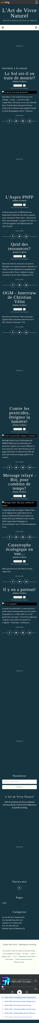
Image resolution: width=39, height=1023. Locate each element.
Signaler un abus (6, 956)
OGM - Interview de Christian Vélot (19, 297)
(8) (12, 923)
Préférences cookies (19, 962)
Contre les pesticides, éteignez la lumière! (19, 415)
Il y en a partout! (19, 589)
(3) (13, 928)
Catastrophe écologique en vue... (19, 549)
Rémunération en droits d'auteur (27, 956)
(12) (12, 920)
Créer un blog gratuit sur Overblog (11, 953)
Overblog (32, 944)
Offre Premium (9, 959)
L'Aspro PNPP (19, 197)
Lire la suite (19, 115)
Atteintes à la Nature (19, 81)
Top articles (25, 953)
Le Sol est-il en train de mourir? (19, 75)
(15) (13, 917)
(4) (10, 926)
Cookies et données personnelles (23, 959)
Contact (33, 953)
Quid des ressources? (19, 246)
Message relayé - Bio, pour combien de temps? (19, 482)
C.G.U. (15, 956)
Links (4, 903)
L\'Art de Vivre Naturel (25, 805)
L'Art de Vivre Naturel (19, 13)
